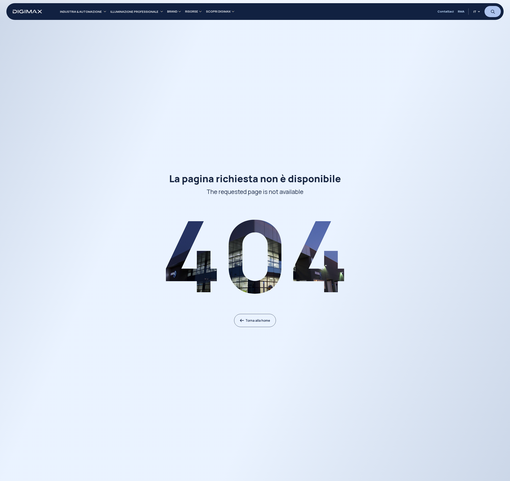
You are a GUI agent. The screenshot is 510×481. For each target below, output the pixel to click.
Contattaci (445, 11)
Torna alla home (257, 320)
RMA (461, 11)
